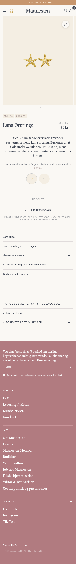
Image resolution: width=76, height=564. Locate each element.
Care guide (9, 236)
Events (8, 444)
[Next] (44, 108)
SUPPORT (9, 390)
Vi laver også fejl (16, 313)
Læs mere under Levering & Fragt (38, 219)
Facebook (10, 509)
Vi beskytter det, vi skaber (22, 322)
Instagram (10, 515)
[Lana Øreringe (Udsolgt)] (44, 179)
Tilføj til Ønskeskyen (41, 210)
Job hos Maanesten (17, 469)
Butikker (9, 456)
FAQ (6, 398)
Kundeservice (13, 411)
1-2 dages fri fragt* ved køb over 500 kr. (25, 264)
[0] (70, 10)
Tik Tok (9, 521)
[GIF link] (12, 11)
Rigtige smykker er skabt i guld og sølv (31, 303)
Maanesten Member (18, 450)
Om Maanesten (14, 438)
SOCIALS (8, 501)
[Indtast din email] (69, 367)
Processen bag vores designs (19, 246)
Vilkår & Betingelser (18, 482)
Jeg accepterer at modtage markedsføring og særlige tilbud (34, 375)
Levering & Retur (16, 404)
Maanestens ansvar (14, 255)
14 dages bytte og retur (16, 274)
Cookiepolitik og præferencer (25, 488)
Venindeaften (13, 463)
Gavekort (9, 417)
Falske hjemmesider (18, 476)
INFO (6, 430)
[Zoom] (65, 24)
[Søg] (65, 10)
